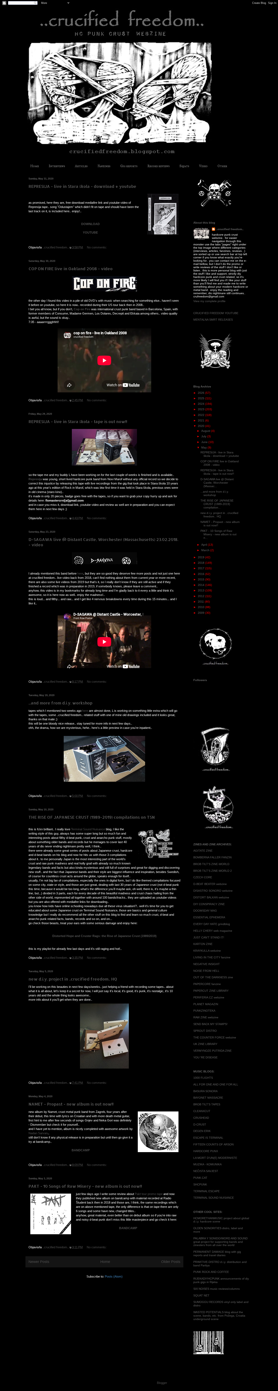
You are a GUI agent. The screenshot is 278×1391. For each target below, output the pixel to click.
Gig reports (128, 166)
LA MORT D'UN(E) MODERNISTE (215, 1157)
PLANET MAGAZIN (205, 1004)
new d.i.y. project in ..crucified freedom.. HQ (72, 979)
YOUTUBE (90, 232)
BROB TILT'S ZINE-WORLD (211, 864)
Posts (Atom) (114, 1276)
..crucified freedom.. (230, 229)
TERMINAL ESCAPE (206, 1191)
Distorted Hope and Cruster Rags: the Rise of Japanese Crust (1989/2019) (104, 936)
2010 (201, 607)
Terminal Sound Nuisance (88, 829)
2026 (201, 392)
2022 (201, 415)
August (206, 430)
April (204, 544)
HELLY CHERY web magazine (212, 930)
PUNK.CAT (200, 1177)
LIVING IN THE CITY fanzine (211, 957)
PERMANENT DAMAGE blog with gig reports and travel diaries (217, 1253)
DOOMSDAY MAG (205, 910)
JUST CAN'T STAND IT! (208, 937)
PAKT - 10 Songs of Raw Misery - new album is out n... (218, 534)
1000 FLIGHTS (203, 1077)
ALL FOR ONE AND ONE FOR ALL (215, 1084)
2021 (201, 420)
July (204, 436)
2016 (201, 574)
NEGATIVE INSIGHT (206, 964)
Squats (184, 166)
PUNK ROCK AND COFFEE (211, 1271)
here (80, 573)
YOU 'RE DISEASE (205, 1057)
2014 (201, 585)
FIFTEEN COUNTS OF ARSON (213, 1144)
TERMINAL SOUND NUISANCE (213, 1197)
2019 (201, 557)
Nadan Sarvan (38, 1133)
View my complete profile (209, 301)
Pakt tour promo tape (149, 1194)
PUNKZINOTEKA (204, 1010)
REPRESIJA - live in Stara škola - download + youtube (82, 186)
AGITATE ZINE (202, 850)
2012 (201, 596)
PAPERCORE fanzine (207, 984)
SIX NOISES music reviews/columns (216, 1288)
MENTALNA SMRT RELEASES (213, 319)
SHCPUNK (200, 1184)
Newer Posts (38, 1262)
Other (222, 166)
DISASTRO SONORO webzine (213, 890)
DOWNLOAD (90, 224)
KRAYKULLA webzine (207, 950)
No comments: (97, 247)
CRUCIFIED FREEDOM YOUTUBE (215, 313)
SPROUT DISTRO (205, 1030)
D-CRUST (199, 1124)
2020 (201, 426)
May (204, 447)
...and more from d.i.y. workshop (60, 702)
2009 (201, 612)
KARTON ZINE (202, 944)
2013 (201, 590)
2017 (201, 568)
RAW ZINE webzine (205, 1017)
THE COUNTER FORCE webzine (214, 1037)
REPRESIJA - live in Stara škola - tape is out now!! (77, 421)
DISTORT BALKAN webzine (211, 897)
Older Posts (170, 1262)
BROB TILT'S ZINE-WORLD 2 (212, 870)
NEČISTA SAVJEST (205, 1171)
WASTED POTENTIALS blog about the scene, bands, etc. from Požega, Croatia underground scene (219, 1315)
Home (34, 166)
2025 (201, 398)
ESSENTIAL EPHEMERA (209, 917)
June (204, 442)
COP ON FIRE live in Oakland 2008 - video (70, 268)
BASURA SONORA (205, 1091)
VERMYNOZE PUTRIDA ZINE (212, 1050)
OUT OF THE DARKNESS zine (213, 977)
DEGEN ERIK (202, 1131)
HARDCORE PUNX (205, 1151)
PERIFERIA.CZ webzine (208, 997)
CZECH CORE (202, 877)
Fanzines (103, 166)
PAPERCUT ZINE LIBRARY (211, 990)
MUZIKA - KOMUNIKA (207, 1164)
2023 (201, 409)
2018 (201, 562)
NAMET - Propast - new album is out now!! (71, 1104)
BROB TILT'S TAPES (206, 1104)
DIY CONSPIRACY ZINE (209, 904)
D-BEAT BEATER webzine (210, 884)
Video (203, 166)
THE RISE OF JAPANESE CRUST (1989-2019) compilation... (216, 504)
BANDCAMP (128, 1228)
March (205, 550)
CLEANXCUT (201, 1111)
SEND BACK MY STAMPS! (210, 1024)
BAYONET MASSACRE (208, 1097)
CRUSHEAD (201, 1117)
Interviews (57, 166)
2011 (201, 601)
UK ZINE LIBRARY (205, 1044)
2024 (201, 403)
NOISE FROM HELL (206, 970)
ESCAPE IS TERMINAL (208, 1137)
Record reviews (158, 166)
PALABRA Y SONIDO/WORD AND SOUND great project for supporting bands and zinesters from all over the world (220, 1242)
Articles (81, 166)
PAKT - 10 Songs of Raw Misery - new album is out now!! (85, 1186)
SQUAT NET (201, 1295)
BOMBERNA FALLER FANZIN (212, 857)
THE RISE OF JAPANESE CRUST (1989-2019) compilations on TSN (91, 817)
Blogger (162, 1382)
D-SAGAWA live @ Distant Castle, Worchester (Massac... (217, 483)
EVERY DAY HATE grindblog (211, 924)
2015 (201, 579)
